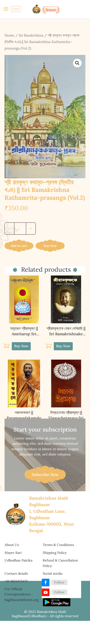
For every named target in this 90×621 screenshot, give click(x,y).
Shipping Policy (54, 553)
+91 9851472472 (16, 581)
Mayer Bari (13, 553)
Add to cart (19, 246)
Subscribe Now (45, 474)
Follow (59, 582)
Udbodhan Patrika (18, 560)
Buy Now (50, 246)
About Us (12, 545)
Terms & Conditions (58, 545)
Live (15, 9)
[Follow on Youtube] (45, 592)
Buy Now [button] (21, 346)
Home (9, 35)
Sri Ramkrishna (31, 35)
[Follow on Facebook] (45, 582)
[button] (77, 63)
